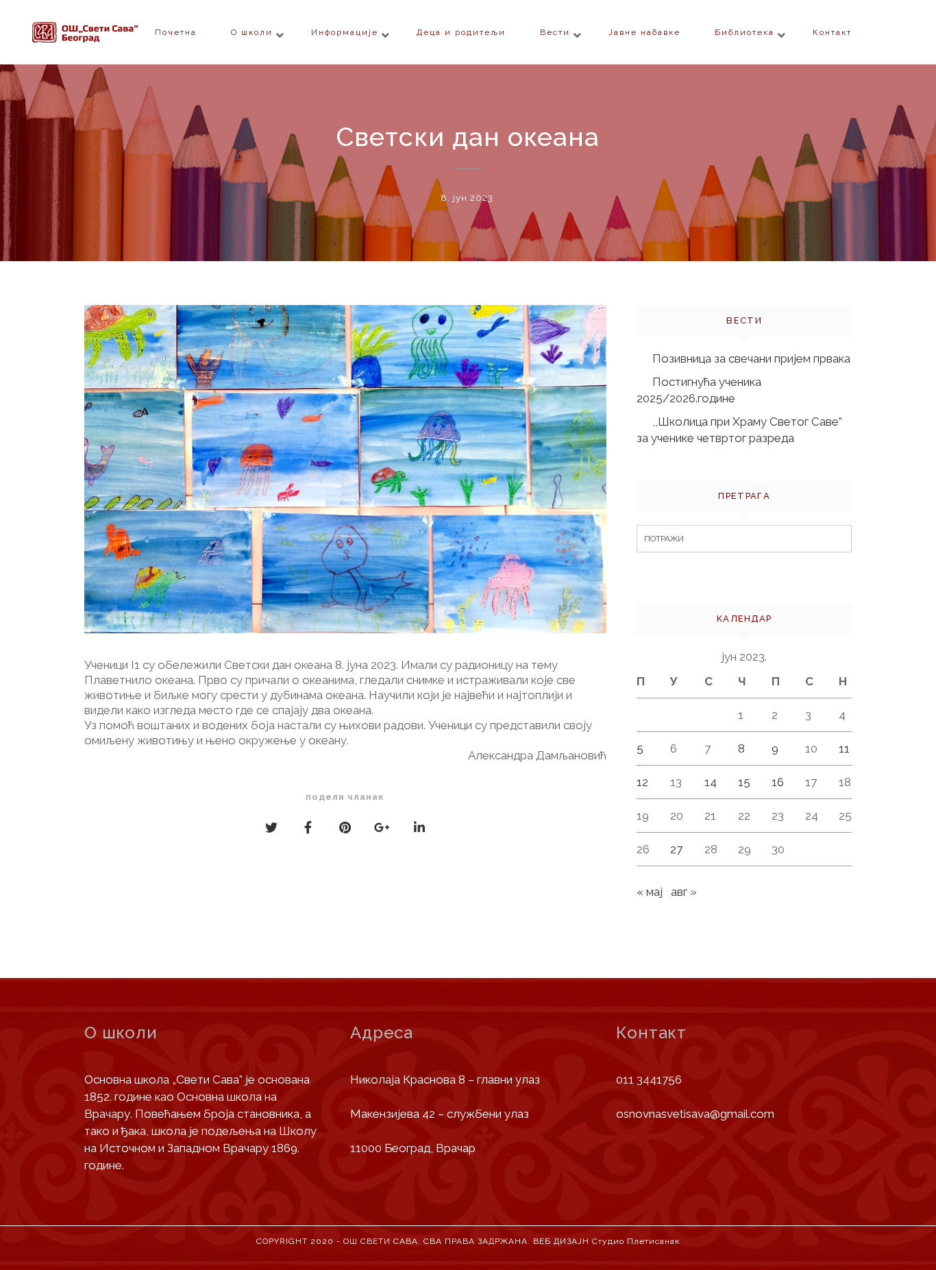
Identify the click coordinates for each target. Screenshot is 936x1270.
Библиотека (744, 32)
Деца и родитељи (461, 32)
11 (844, 748)
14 (710, 782)
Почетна (176, 32)
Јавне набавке (644, 32)
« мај (650, 892)
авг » (684, 892)
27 (676, 849)
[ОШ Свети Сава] (111, 32)
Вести (555, 32)
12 (642, 782)
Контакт (832, 32)
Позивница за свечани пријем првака (751, 358)
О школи (252, 32)
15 (744, 782)
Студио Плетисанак (636, 1241)
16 (778, 782)
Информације (344, 32)
